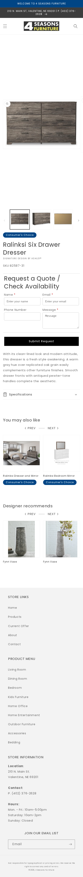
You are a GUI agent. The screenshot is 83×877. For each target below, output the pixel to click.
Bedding (14, 742)
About (12, 635)
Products (15, 617)
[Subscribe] (70, 844)
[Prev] (4, 220)
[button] (5, 26)
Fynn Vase (10, 561)
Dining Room (17, 679)
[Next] (78, 220)
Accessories (17, 733)
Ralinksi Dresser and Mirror (20, 476)
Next (52, 428)
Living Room (17, 670)
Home (12, 608)
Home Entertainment (24, 715)
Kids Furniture (18, 697)
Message (50, 310)
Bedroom (15, 688)
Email (48, 295)
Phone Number (15, 310)
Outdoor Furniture (21, 724)
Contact (14, 644)
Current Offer (18, 626)
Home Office (18, 706)
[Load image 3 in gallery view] (63, 219)
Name (10, 295)
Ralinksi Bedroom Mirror (59, 476)
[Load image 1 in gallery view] (20, 219)
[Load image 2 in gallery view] (41, 219)
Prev (32, 428)
